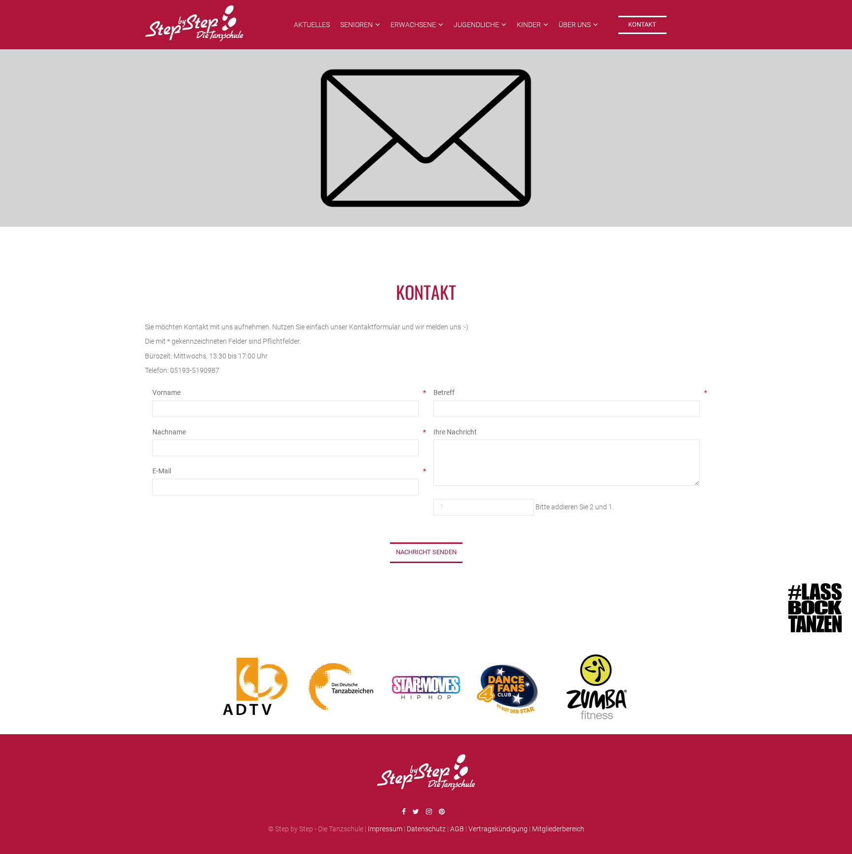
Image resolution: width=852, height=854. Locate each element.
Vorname (285, 392)
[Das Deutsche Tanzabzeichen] (340, 686)
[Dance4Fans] (511, 686)
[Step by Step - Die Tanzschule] (194, 24)
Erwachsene (413, 25)
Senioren (356, 25)
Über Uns (575, 25)
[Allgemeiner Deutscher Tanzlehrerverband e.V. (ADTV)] (255, 686)
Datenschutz (426, 829)
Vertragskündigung (498, 829)
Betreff (566, 392)
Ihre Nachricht (455, 432)
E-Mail (285, 471)
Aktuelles (312, 25)
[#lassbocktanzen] (817, 609)
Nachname (285, 432)
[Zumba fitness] (596, 686)
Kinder (529, 25)
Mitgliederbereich (558, 829)
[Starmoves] (426, 686)
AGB (457, 829)
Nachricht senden (426, 552)
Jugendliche (476, 25)
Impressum (385, 829)
